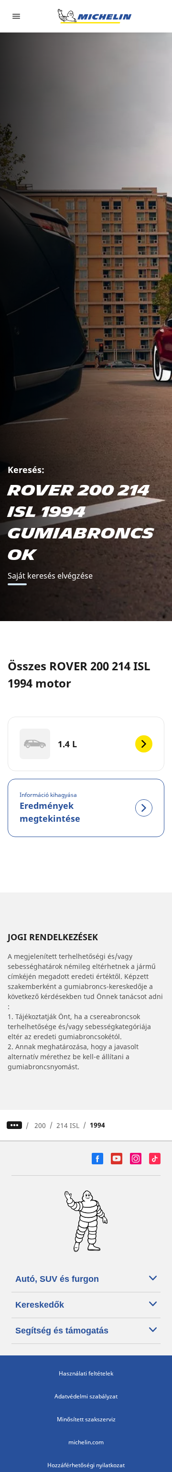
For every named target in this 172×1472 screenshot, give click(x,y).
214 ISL (67, 1125)
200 (40, 1125)
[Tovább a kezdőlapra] (94, 16)
